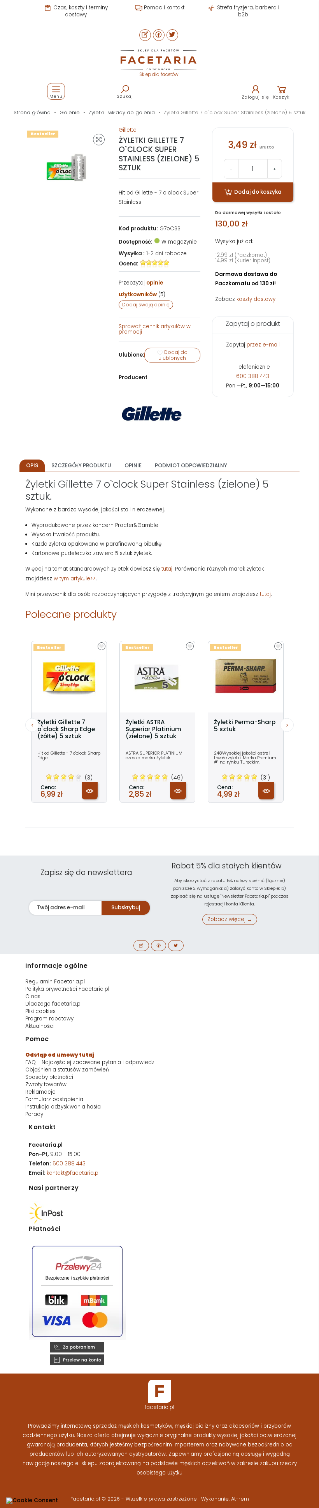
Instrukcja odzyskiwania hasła (63, 1106)
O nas (32, 996)
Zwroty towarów (46, 1084)
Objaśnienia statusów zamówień (67, 1069)
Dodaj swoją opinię (146, 304)
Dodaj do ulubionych (173, 355)
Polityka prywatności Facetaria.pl (67, 989)
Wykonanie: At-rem (225, 1499)
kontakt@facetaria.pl (73, 1173)
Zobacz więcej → (229, 919)
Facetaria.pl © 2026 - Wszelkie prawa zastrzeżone (134, 1499)
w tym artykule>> (75, 578)
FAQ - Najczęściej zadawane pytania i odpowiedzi (90, 1062)
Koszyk (281, 97)
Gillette (128, 130)
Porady (34, 1114)
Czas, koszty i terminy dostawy (80, 11)
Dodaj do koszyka (257, 192)
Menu (56, 96)
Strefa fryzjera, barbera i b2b (247, 11)
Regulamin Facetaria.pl (55, 981)
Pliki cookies (40, 1011)
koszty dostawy (256, 299)
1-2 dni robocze (166, 253)
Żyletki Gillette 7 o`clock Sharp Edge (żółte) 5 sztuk (66, 729)
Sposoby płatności (49, 1077)
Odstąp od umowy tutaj (59, 1055)
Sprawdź (155, 329)
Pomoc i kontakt (163, 7)
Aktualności (39, 1026)
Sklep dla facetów (158, 74)
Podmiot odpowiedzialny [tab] (191, 465)
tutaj (166, 569)
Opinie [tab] (133, 465)
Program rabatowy (49, 1018)
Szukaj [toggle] (125, 96)
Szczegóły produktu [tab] (81, 465)
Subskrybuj (125, 907)
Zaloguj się (255, 97)
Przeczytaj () (142, 288)
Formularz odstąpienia (54, 1099)
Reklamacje (40, 1092)
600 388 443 (252, 376)
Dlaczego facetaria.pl (53, 1004)
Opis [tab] (32, 465)
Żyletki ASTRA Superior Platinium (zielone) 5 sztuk (153, 729)
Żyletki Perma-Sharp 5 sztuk (244, 726)
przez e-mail (263, 344)
